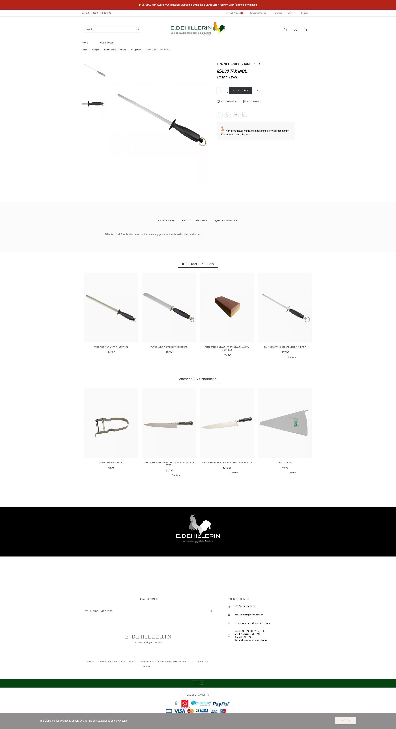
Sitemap (147, 666)
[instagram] (201, 683)
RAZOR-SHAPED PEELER (111, 462)
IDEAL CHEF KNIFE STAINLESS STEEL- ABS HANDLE (227, 462)
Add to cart (240, 90)
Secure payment (146, 661)
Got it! (346, 721)
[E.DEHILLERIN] (198, 29)
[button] (258, 90)
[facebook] (194, 683)
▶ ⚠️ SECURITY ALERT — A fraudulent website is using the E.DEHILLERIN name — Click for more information (198, 4)
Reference (86, 240)
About (132, 661)
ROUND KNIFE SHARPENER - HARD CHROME (285, 347)
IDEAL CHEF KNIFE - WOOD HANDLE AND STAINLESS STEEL (169, 464)
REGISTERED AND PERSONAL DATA (175, 661)
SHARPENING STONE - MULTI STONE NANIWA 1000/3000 (227, 348)
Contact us (202, 661)
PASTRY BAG (285, 462)
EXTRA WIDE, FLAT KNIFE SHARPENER (169, 347)
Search (140, 29)
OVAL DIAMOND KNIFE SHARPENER (111, 347)
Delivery (90, 661)
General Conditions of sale (111, 661)
